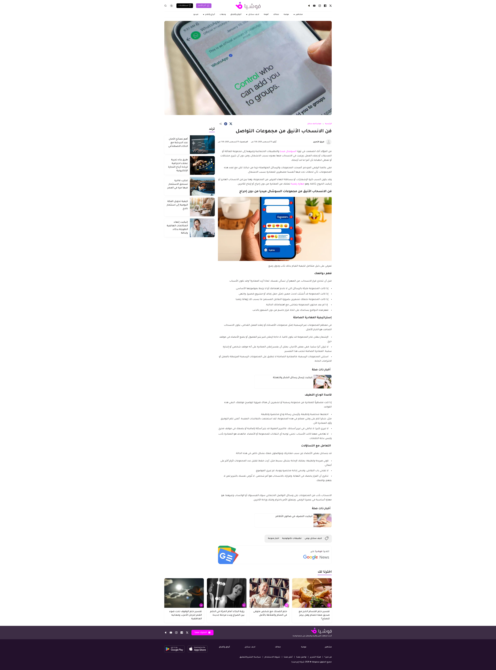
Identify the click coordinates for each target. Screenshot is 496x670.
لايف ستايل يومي (313, 538)
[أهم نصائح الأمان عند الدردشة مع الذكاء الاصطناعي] (202, 144)
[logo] (248, 5)
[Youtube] (314, 6)
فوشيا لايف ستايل (314, 124)
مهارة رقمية (297, 184)
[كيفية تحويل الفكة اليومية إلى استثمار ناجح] (202, 207)
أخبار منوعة (273, 538)
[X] (330, 6)
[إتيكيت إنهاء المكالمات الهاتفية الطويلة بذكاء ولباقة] (202, 227)
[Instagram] (320, 6)
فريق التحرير (318, 142)
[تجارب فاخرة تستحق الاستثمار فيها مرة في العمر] (202, 186)
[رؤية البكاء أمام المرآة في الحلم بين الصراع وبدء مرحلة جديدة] (226, 593)
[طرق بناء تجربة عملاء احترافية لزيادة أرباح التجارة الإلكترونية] (202, 165)
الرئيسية (328, 124)
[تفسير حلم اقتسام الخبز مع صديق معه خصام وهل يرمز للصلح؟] (312, 593)
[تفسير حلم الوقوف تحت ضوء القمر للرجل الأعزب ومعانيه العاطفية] (184, 593)
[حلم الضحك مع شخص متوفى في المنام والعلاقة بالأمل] (269, 593)
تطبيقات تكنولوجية (292, 538)
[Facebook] (325, 6)
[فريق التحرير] (329, 142)
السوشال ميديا (288, 151)
